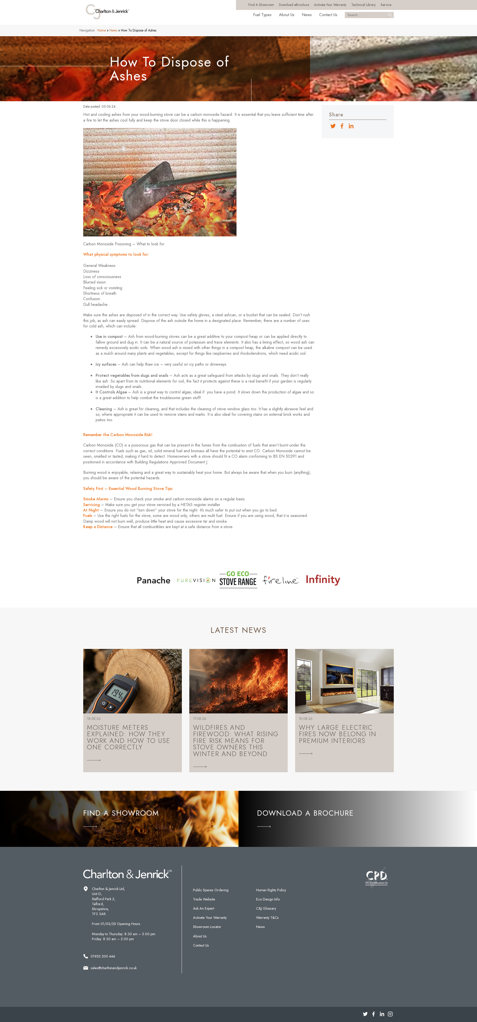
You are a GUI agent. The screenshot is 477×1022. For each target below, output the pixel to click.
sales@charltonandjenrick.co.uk (114, 968)
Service (386, 4)
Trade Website (204, 899)
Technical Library (363, 4)
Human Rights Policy (271, 890)
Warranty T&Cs (267, 917)
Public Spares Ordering (211, 890)
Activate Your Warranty (330, 4)
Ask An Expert (203, 908)
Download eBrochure (294, 4)
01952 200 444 (103, 956)
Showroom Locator (207, 926)
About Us (286, 15)
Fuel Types (262, 15)
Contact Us (328, 15)
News (307, 15)
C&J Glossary (266, 908)
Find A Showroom (261, 4)
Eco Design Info (268, 899)
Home (101, 30)
